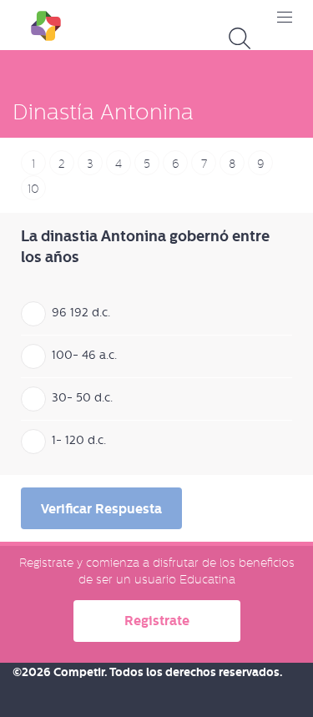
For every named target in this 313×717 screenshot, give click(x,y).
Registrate (156, 621)
